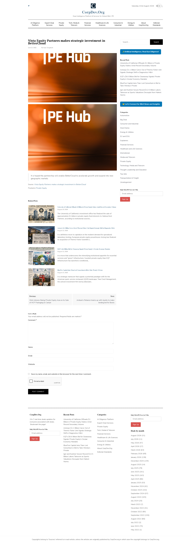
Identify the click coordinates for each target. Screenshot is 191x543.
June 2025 (135, 472)
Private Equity (61, 24)
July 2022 (134, 522)
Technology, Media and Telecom (132, 165)
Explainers (124, 140)
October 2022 (136, 511)
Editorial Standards (156, 24)
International (125, 153)
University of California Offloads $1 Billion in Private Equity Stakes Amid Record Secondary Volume (86, 207)
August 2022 (136, 519)
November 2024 (137, 486)
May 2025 (135, 475)
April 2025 (135, 479)
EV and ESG (125, 136)
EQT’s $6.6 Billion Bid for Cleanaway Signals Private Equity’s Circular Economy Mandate (83, 249)
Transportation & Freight (129, 178)
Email (30, 356)
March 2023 (135, 504)
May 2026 (135, 443)
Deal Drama (124, 128)
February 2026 (136, 453)
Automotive (124, 115)
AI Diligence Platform (35, 24)
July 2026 (134, 439)
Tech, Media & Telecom (74, 24)
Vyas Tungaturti (48, 48)
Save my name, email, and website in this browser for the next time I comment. (61, 374)
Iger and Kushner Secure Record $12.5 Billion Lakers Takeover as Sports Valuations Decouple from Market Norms (140, 92)
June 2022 (135, 526)
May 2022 (135, 530)
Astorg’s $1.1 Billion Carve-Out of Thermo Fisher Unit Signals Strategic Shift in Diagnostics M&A (86, 228)
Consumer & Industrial (118, 24)
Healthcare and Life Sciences (131, 149)
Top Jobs (123, 174)
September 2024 (137, 493)
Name (30, 347)
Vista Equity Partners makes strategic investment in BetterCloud (60, 184)
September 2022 (137, 515)
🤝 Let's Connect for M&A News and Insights (141, 104)
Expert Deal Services (49, 24)
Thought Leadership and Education (133, 170)
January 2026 (136, 457)
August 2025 (136, 464)
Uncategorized (125, 182)
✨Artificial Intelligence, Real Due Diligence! (140, 52)
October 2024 (136, 490)
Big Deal (123, 119)
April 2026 (135, 446)
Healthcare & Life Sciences (102, 24)
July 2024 (134, 501)
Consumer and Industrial (129, 124)
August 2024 (136, 497)
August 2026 (136, 435)
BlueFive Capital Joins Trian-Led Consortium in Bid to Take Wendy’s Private (80, 270)
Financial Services (87, 24)
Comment (32, 320)
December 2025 (137, 461)
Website (31, 364)
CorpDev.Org (93, 12)
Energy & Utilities (131, 24)
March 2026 (135, 450)
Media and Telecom (127, 157)
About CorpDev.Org (143, 24)
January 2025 (136, 482)
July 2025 (134, 468)
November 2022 (137, 508)
